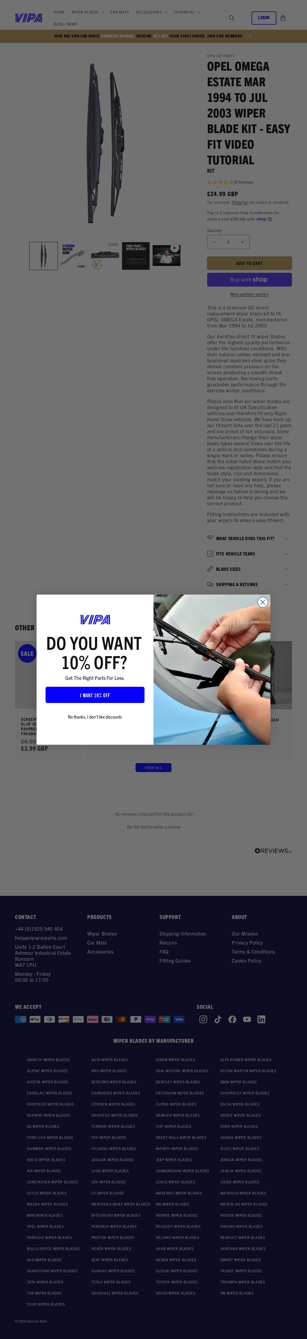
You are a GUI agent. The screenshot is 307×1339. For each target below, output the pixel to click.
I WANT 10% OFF (95, 695)
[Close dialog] (263, 602)
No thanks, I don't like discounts (95, 717)
